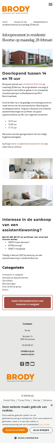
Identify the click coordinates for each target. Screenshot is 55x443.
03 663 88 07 (27, 343)
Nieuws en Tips (20, 22)
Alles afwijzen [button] (41, 430)
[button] (27, 437)
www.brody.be (27, 352)
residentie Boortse (31, 83)
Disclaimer (47, 399)
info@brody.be (27, 350)
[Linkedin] (27, 363)
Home (4, 22)
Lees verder (44, 424)
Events (5, 289)
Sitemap (36, 399)
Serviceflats (7, 280)
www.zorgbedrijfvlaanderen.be (25, 143)
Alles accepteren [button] (15, 430)
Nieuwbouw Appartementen (15, 277)
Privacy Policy (24, 399)
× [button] (51, 405)
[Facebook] (22, 363)
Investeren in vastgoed (12, 274)
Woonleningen (9, 283)
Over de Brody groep (11, 286)
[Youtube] (32, 363)
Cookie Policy (9, 399)
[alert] (27, 422)
